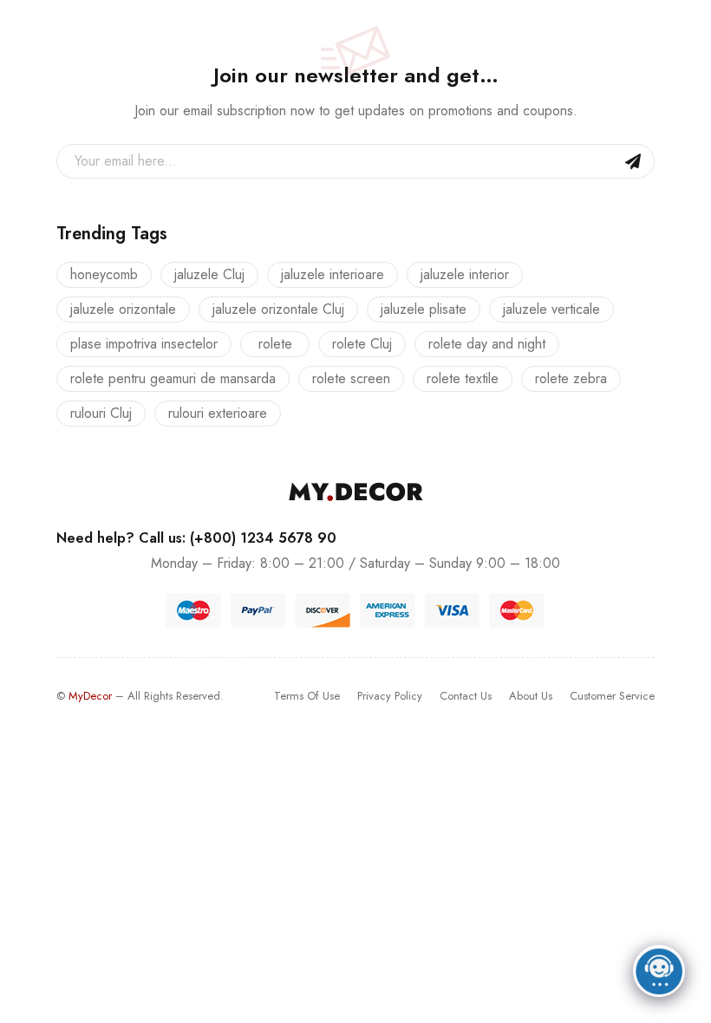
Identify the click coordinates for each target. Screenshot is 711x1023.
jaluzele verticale (551, 309)
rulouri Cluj (101, 413)
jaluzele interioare (332, 274)
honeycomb (104, 274)
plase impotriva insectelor (144, 344)
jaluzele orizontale (123, 309)
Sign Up (633, 161)
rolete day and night (486, 344)
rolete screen (351, 378)
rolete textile (463, 378)
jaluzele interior (465, 274)
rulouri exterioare (217, 413)
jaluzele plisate (423, 309)
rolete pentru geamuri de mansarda (173, 378)
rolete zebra (571, 378)
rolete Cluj (362, 344)
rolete (275, 344)
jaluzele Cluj (209, 274)
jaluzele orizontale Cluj (278, 309)
